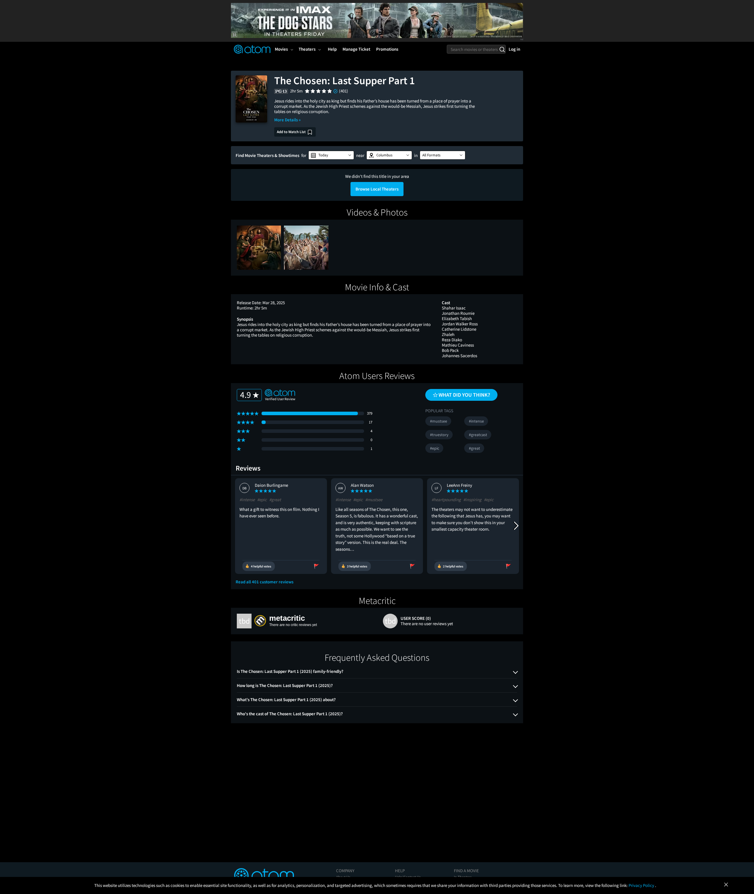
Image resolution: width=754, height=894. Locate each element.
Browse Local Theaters (377, 189)
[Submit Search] (502, 49)
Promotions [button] (387, 49)
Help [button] (332, 49)
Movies (281, 49)
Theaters (307, 49)
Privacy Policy (642, 885)
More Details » (287, 119)
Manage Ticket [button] (356, 49)
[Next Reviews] (515, 526)
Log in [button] (514, 49)
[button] (331, 155)
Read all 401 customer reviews (264, 582)
